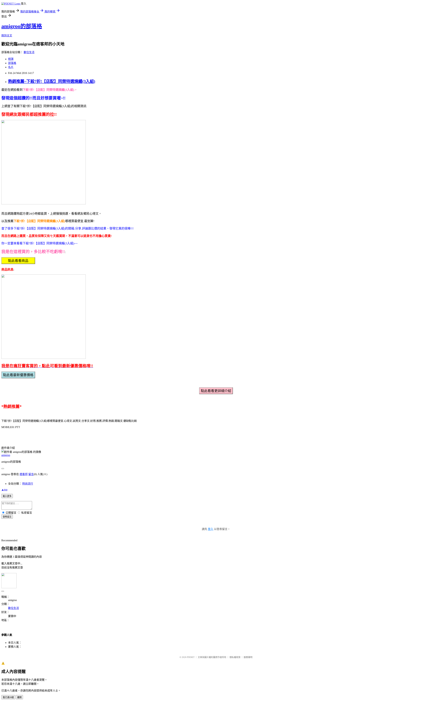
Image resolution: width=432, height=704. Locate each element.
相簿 (11, 59)
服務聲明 (248, 657)
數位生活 (29, 52)
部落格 (12, 63)
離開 (19, 697)
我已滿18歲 (8, 697)
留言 (31, 474)
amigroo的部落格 (21, 26)
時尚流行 (27, 483)
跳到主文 (6, 35)
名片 (11, 67)
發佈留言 (7, 516)
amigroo (5, 455)
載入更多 (7, 496)
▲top (4, 489)
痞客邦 (24, 474)
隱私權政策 (235, 657)
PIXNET (191, 657)
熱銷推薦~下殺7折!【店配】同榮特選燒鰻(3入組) (51, 81)
